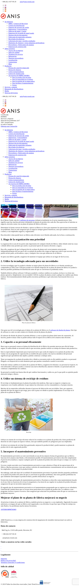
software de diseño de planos (60, 330)
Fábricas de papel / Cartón (17, 31)
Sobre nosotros (10, 49)
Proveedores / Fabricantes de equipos (21, 45)
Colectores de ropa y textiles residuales (21, 41)
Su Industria (9, 22)
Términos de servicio (15, 54)
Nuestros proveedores (15, 58)
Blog (10, 64)
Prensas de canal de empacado (18, 68)
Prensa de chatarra (14, 70)
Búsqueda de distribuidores (14, 89)
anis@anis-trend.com (27, 2)
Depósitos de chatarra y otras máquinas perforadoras (26, 43)
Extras (14, 85)
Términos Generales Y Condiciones (13, 562)
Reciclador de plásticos (16, 39)
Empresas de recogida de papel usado (21, 33)
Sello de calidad (13, 52)
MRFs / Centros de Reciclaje (18, 24)
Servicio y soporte (11, 87)
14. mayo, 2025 (6, 215)
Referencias (12, 56)
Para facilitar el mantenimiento (22, 83)
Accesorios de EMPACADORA (18, 75)
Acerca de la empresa (15, 50)
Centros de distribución (16, 25)
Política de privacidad (8, 560)
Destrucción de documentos (17, 35)
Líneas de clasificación (16, 74)
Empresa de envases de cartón (18, 27)
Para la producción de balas (21, 77)
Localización (12, 60)
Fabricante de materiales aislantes (20, 37)
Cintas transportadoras (16, 72)
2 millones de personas (27, 220)
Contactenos (12, 62)
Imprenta (4, 559)
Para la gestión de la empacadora (23, 81)
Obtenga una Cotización (9, 126)
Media (7, 91)
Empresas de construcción (17, 47)
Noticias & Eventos (11, 93)
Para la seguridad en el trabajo (22, 79)
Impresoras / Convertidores (17, 29)
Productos (8, 66)
